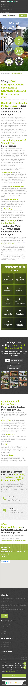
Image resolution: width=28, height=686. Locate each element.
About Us (5, 629)
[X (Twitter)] (3, 12)
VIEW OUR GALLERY (21, 551)
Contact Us (5, 626)
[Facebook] (1, 12)
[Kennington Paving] (7, 16)
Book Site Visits (6, 624)
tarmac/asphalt (10, 243)
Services (5, 633)
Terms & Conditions (7, 642)
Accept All (14, 675)
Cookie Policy (6, 646)
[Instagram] (5, 12)
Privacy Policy (6, 644)
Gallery (4, 631)
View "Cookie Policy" (11, 671)
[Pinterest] (9, 12)
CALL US (5, 615)
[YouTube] (7, 12)
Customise (14, 679)
